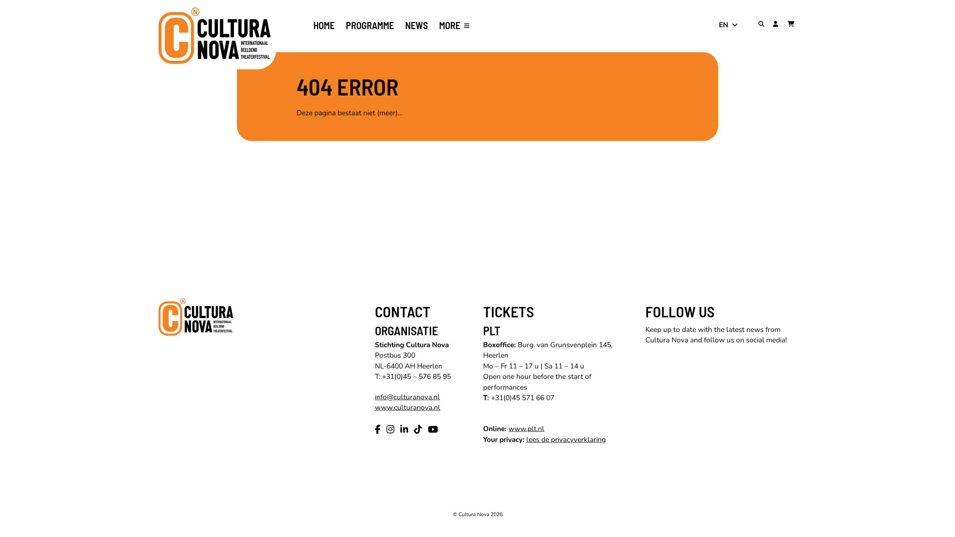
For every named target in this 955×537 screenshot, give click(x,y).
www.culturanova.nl (407, 407)
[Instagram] (390, 429)
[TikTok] (418, 429)
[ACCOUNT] (777, 25)
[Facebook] (378, 429)
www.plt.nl (526, 429)
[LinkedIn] (404, 429)
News (416, 25)
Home (324, 25)
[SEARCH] (762, 25)
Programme (370, 25)
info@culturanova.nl (407, 397)
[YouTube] (433, 429)
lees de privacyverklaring (566, 440)
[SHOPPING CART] (792, 25)
